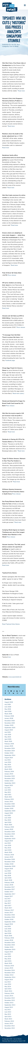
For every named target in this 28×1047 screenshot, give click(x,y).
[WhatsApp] (20, 691)
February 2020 (9, 827)
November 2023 (10, 778)
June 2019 (8, 845)
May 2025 (8, 737)
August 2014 (9, 979)
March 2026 (8, 714)
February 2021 (9, 799)
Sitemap (4, 1041)
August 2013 (9, 1007)
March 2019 (8, 852)
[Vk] (13, 693)
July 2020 (8, 815)
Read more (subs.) (18, 393)
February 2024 (9, 771)
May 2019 (8, 848)
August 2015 (9, 952)
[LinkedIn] (17, 691)
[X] (8, 691)
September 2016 (10, 922)
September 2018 (10, 866)
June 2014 (8, 984)
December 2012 (10, 1026)
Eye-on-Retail (14, 46)
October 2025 (9, 725)
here (9, 657)
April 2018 (8, 878)
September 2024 (10, 755)
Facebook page (10, 360)
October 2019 (9, 836)
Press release (12, 275)
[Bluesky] (11, 691)
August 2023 (9, 785)
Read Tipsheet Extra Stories (11, 624)
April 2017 (8, 905)
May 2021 (8, 792)
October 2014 (9, 975)
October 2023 (9, 781)
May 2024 (8, 764)
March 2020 (8, 825)
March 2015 (8, 963)
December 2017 (10, 887)
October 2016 (9, 919)
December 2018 (10, 859)
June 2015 (8, 956)
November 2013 (10, 1000)
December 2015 (10, 942)
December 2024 (10, 748)
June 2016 (8, 929)
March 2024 (8, 769)
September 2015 (10, 949)
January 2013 (9, 1023)
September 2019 (10, 838)
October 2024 (9, 753)
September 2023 (10, 783)
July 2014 (8, 982)
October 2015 (9, 947)
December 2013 (10, 998)
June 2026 (8, 707)
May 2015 (8, 959)
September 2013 (10, 1005)
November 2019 (10, 834)
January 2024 (9, 774)
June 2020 (8, 818)
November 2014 (10, 973)
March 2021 (8, 797)
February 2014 (9, 993)
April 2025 (8, 739)
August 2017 (9, 896)
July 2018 (8, 871)
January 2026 (9, 718)
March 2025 (8, 741)
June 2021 (8, 790)
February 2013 (9, 1021)
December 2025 (10, 721)
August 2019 (9, 841)
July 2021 (8, 788)
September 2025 (10, 727)
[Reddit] (14, 691)
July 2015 (8, 954)
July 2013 (8, 1009)
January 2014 (9, 996)
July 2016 (8, 926)
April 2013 (8, 1016)
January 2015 (9, 968)
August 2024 (9, 758)
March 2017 (8, 908)
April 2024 (8, 767)
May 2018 (8, 875)
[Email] (17, 693)
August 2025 (9, 730)
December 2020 (10, 804)
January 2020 (9, 829)
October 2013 (9, 1003)
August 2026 (9, 702)
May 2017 (8, 903)
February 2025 (9, 744)
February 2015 (9, 966)
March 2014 (8, 991)
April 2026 (8, 711)
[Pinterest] (9, 693)
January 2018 (9, 885)
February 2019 (9, 855)
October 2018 (9, 864)
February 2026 (9, 716)
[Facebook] (5, 691)
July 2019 (8, 843)
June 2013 (8, 1012)
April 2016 (8, 933)
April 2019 (8, 850)
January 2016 (9, 940)
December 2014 (10, 970)
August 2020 (9, 813)
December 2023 (10, 776)
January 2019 (9, 857)
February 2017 (9, 910)
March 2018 (8, 880)
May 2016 (8, 931)
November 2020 (10, 806)
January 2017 (9, 912)
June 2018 (8, 873)
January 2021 (9, 801)
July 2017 (8, 899)
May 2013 (8, 1014)
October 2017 (9, 892)
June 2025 (8, 734)
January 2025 (9, 746)
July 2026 (8, 704)
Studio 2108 (21, 1041)
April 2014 (8, 989)
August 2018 (9, 868)
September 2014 (10, 977)
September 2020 (10, 811)
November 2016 (10, 917)
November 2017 (10, 889)
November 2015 (10, 945)
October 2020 (9, 808)
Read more (21, 91)
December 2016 (10, 915)
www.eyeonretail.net (14, 677)
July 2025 (8, 732)
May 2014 (8, 986)
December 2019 (10, 832)
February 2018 (9, 882)
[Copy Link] (21, 693)
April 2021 (8, 794)
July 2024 (8, 760)
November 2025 (10, 723)
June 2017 (8, 901)
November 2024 (10, 751)
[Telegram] (22, 691)
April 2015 (8, 961)
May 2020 (8, 820)
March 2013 (8, 1019)
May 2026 (8, 709)
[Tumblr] (5, 693)
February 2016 (9, 938)
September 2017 (10, 894)
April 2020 (8, 822)
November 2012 (10, 1028)
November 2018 (10, 862)
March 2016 (8, 936)
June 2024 (8, 762)
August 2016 (9, 924)
